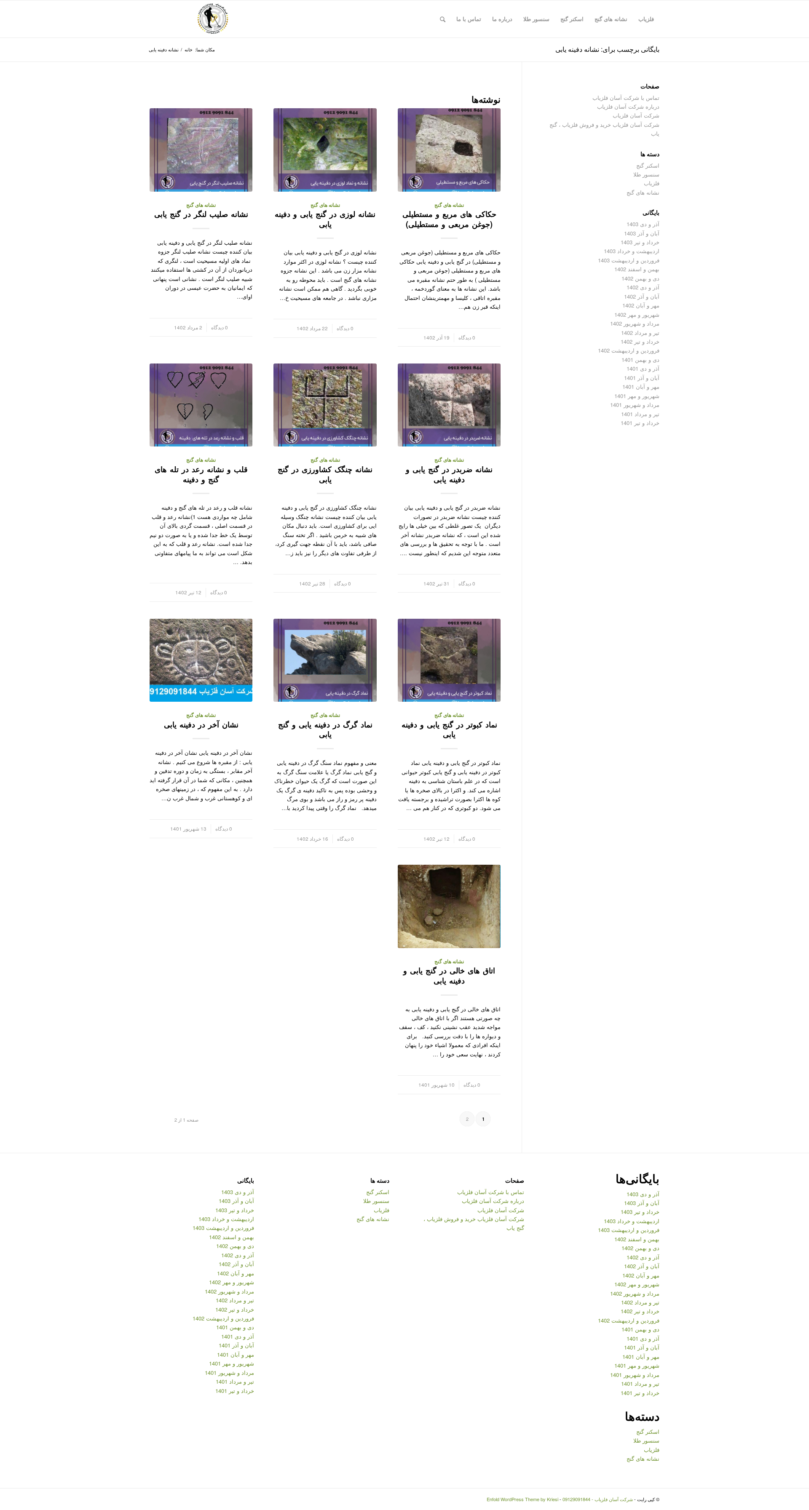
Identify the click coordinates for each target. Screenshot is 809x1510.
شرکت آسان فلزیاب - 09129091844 (598, 1499)
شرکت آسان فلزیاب (636, 115)
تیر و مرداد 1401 (640, 414)
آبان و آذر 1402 (641, 296)
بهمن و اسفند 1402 (636, 269)
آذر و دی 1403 (643, 224)
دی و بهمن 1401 (640, 359)
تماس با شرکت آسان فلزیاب (625, 98)
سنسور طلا (646, 174)
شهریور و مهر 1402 (636, 314)
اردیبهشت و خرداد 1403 (631, 251)
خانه (189, 49)
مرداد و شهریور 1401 (634, 405)
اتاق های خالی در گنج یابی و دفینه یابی (449, 975)
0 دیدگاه (466, 337)
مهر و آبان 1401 (640, 386)
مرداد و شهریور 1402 (634, 323)
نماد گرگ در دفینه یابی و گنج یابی (325, 729)
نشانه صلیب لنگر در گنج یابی (201, 213)
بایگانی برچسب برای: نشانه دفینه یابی (607, 49)
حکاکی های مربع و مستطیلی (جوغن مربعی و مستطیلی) (449, 219)
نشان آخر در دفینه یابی (201, 724)
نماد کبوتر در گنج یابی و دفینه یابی (449, 729)
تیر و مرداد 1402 (640, 333)
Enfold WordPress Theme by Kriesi (522, 1499)
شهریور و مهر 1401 (636, 396)
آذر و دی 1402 (643, 287)
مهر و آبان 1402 (640, 305)
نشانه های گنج (449, 204)
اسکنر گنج (647, 165)
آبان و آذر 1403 (641, 233)
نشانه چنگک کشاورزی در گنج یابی (325, 474)
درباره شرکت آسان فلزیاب (628, 106)
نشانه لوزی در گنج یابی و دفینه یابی (325, 219)
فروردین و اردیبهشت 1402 (628, 350)
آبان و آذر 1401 (641, 378)
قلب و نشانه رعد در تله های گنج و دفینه (201, 474)
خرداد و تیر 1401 (640, 423)
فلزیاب (651, 183)
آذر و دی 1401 (643, 368)
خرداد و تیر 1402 (640, 341)
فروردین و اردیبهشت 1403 (628, 260)
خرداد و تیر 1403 (640, 242)
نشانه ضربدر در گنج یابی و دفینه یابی (449, 474)
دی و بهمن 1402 (640, 278)
